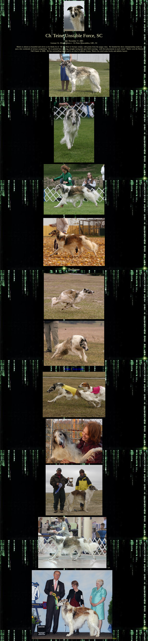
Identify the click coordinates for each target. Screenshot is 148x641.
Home (68, 368)
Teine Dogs (77, 368)
